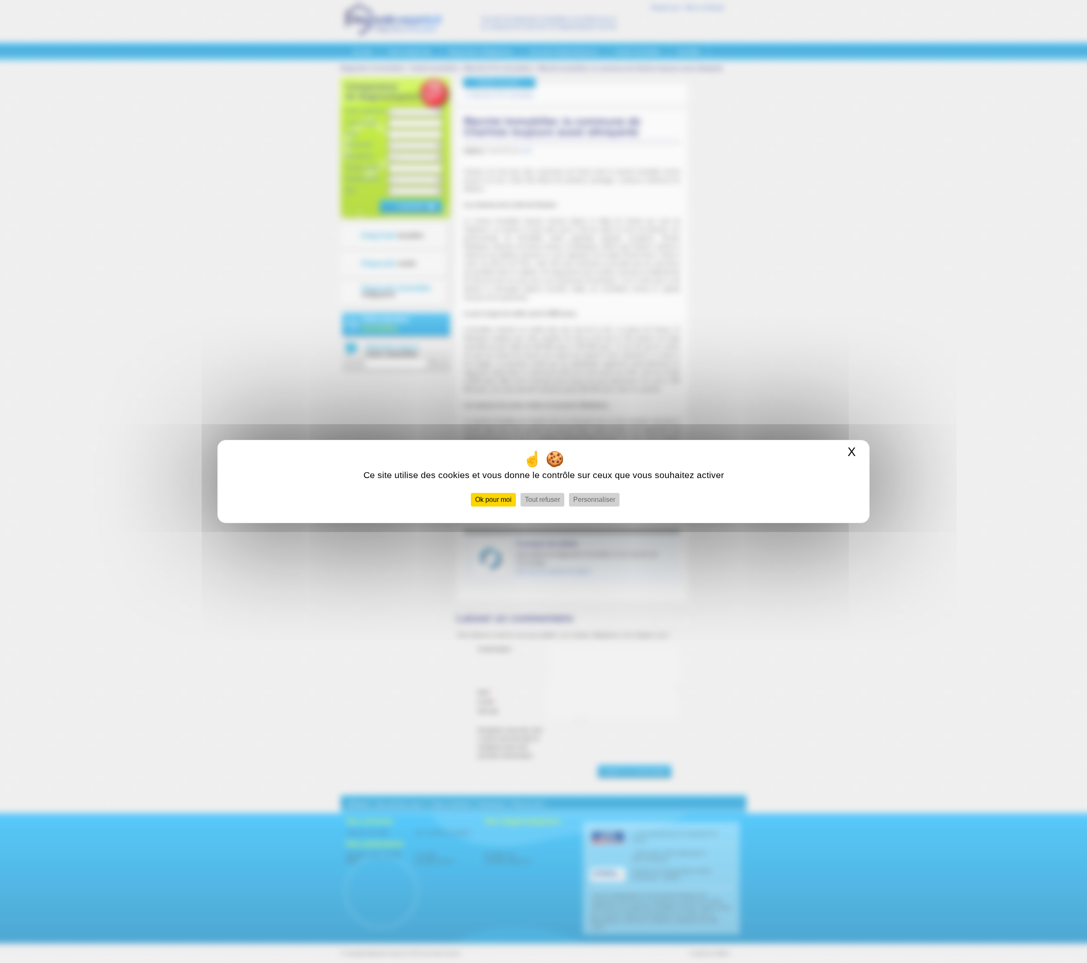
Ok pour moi (493, 499)
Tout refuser (542, 499)
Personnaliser (594, 499)
